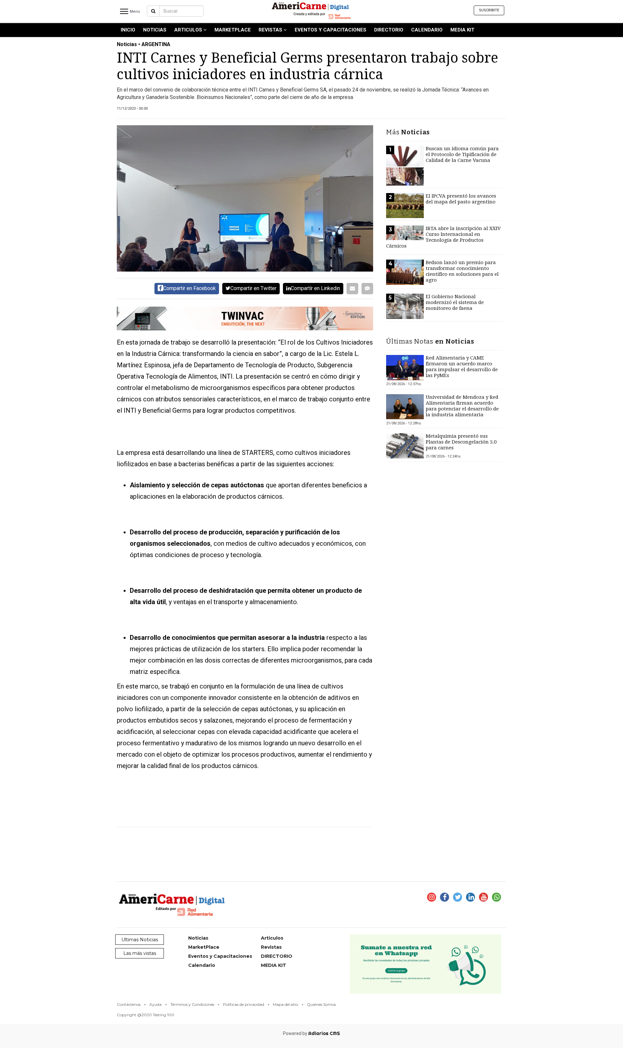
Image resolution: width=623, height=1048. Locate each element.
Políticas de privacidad (243, 1004)
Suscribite (489, 10)
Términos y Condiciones (192, 1004)
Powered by (311, 1033)
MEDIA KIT (462, 30)
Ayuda (155, 1004)
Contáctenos (128, 1004)
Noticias (154, 30)
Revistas (271, 30)
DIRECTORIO (388, 30)
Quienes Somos (321, 1004)
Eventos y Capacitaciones (330, 30)
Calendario (427, 30)
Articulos (188, 30)
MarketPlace (232, 30)
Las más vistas (139, 953)
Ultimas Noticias (139, 940)
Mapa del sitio (285, 1004)
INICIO (128, 30)
